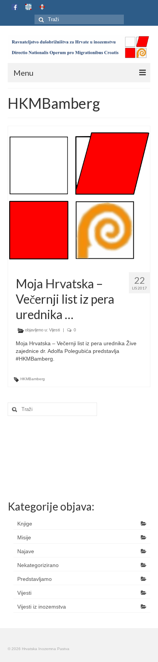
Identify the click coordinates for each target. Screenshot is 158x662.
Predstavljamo (34, 579)
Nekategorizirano (38, 565)
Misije (24, 537)
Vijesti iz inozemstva (41, 607)
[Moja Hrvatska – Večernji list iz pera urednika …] (79, 196)
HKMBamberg (32, 379)
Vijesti (54, 330)
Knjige (24, 524)
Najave (25, 551)
